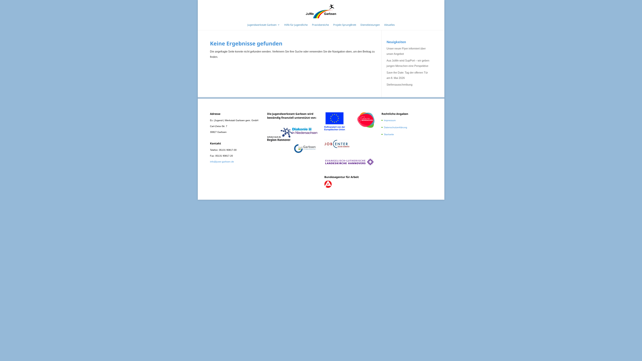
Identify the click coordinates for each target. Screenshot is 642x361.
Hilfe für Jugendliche (296, 25)
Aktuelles (389, 25)
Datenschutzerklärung (395, 127)
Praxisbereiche (320, 25)
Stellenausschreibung (399, 84)
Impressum (390, 120)
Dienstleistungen (370, 25)
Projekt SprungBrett (344, 25)
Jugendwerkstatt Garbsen (262, 25)
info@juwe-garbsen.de (222, 161)
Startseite (389, 134)
